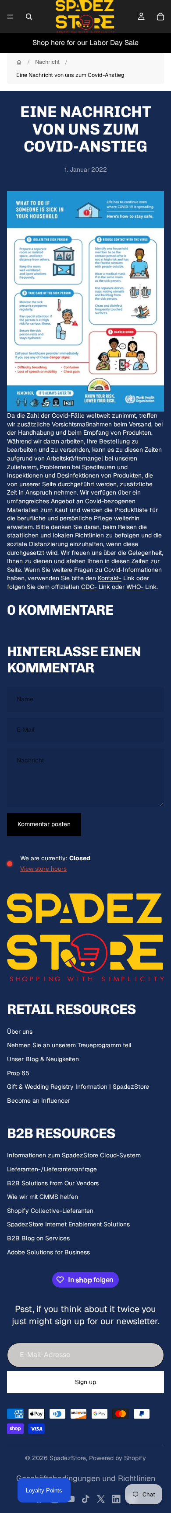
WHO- (134, 587)
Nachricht (47, 62)
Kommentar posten (44, 824)
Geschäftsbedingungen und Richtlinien (85, 1478)
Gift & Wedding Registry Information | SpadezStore (78, 1087)
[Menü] (10, 17)
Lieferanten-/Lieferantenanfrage (52, 1169)
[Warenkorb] (160, 16)
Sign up (85, 1382)
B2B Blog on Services (38, 1238)
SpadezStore (68, 1458)
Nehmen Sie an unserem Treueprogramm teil (69, 1045)
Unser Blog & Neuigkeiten (43, 1059)
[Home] (19, 62)
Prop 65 (18, 1073)
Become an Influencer (38, 1100)
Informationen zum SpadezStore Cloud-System (74, 1155)
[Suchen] (29, 16)
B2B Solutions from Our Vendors (53, 1183)
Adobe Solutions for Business (48, 1252)
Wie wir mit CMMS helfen (42, 1197)
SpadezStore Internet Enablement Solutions (68, 1224)
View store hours (43, 868)
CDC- (89, 587)
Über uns (19, 1031)
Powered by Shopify (117, 1458)
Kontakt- (109, 578)
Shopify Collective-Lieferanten (50, 1211)
